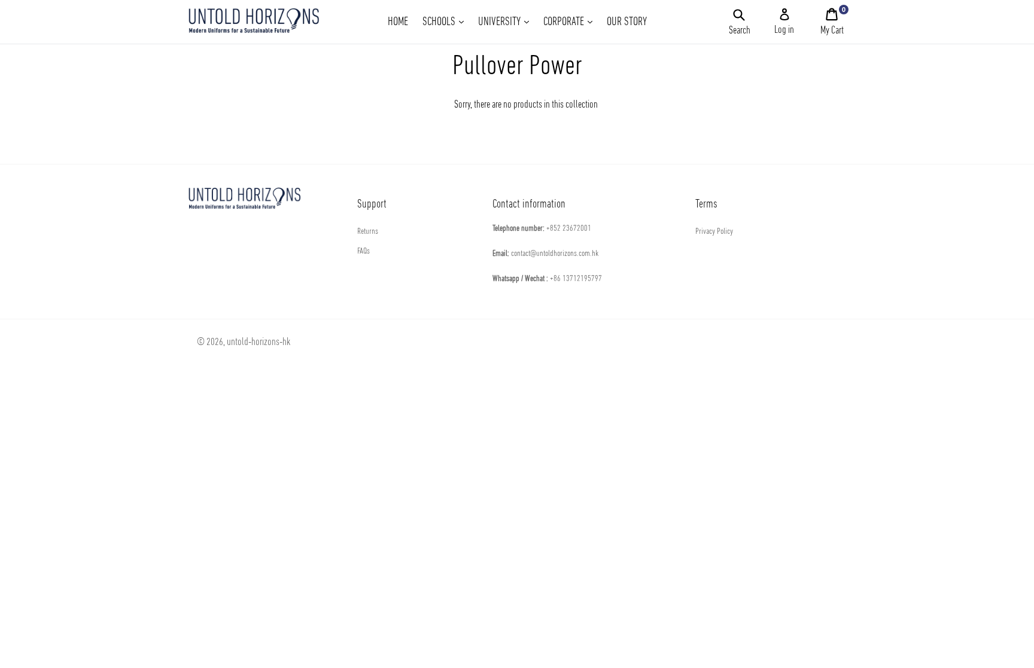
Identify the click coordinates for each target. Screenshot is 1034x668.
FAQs (363, 251)
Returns (367, 231)
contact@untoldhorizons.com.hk (554, 253)
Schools (446, 21)
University (506, 21)
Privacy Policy (714, 231)
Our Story (627, 22)
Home (398, 22)
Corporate (570, 21)
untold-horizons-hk (258, 342)
